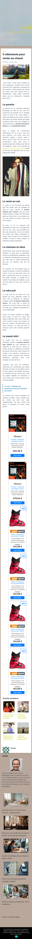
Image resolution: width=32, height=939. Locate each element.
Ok (16, 936)
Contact (5, 917)
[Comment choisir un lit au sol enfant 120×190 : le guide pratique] (16, 800)
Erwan (6, 62)
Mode (4, 51)
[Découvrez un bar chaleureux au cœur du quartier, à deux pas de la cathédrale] (16, 823)
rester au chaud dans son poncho (14, 148)
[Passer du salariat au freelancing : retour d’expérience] (16, 891)
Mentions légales (14, 917)
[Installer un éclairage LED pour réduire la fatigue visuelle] (16, 846)
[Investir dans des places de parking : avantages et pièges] (16, 869)
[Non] (30, 933)
